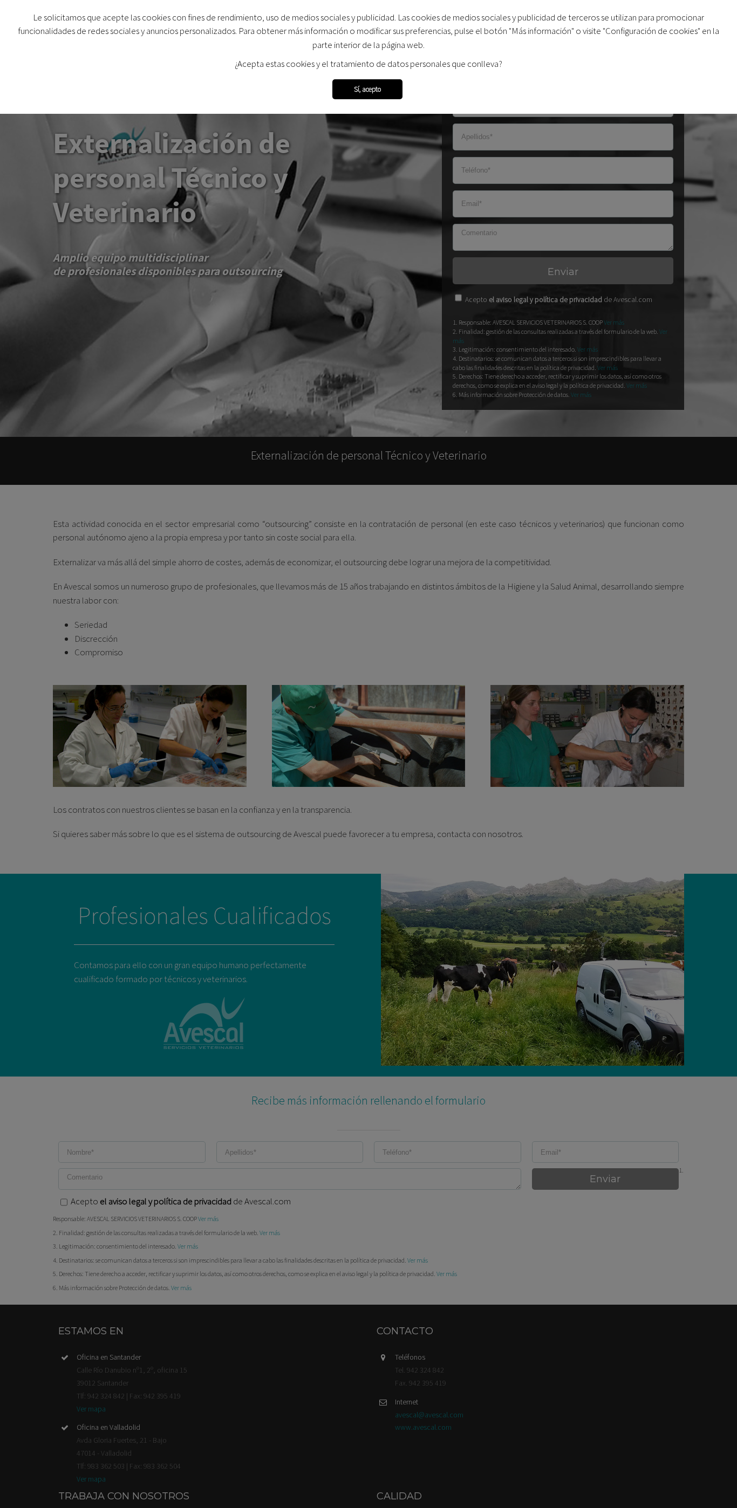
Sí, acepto (367, 89)
